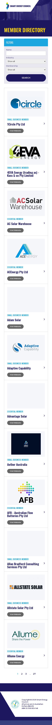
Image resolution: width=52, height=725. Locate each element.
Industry (10, 58)
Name (8, 50)
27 (34, 674)
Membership (12, 66)
